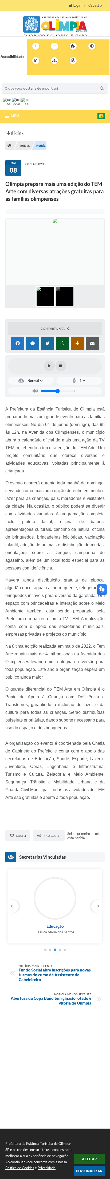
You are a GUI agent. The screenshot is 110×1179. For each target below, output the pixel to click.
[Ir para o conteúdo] (88, 60)
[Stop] (61, 366)
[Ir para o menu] (100, 60)
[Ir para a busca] (32, 71)
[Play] (49, 366)
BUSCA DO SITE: (18, 80)
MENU (16, 115)
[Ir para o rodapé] (44, 71)
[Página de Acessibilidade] (73, 60)
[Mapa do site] (54, 60)
